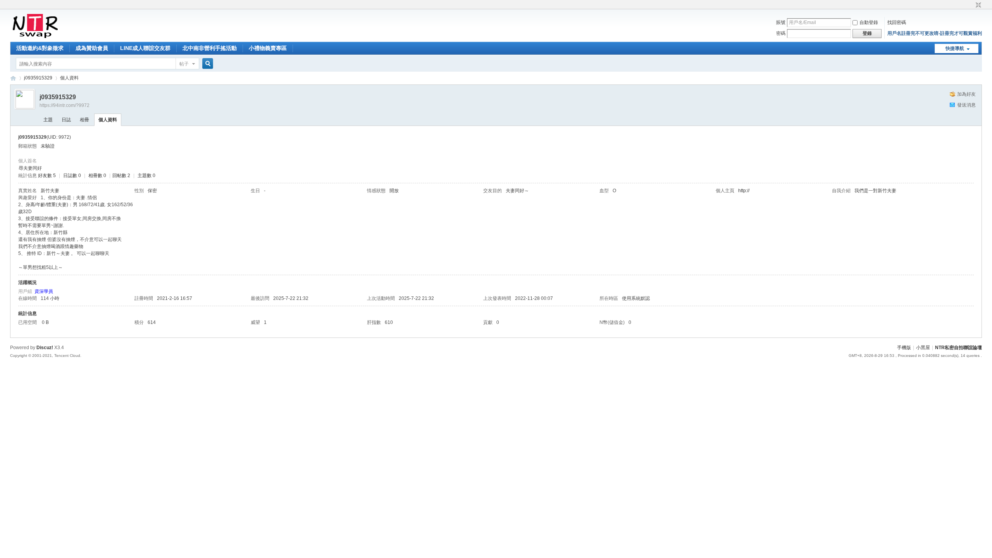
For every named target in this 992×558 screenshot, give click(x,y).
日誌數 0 (72, 175)
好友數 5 (47, 175)
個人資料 (107, 119)
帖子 (184, 64)
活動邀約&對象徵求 (40, 48)
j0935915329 (38, 78)
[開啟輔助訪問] (971, 5)
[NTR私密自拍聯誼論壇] (35, 37)
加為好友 (966, 94)
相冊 (84, 119)
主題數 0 (146, 175)
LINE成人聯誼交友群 (145, 48)
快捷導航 (955, 48)
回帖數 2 (121, 175)
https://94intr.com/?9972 (65, 105)
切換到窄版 (977, 5)
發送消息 (966, 105)
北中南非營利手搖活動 (210, 48)
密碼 (780, 33)
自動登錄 (868, 22)
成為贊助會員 (92, 48)
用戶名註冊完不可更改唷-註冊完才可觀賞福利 (934, 33)
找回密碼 (896, 22)
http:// (743, 190)
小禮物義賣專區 (268, 48)
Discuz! (44, 347)
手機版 (904, 347)
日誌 (66, 119)
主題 (48, 119)
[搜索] (206, 63)
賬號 (780, 22)
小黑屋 (923, 347)
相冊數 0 (97, 175)
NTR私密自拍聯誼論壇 (13, 78)
